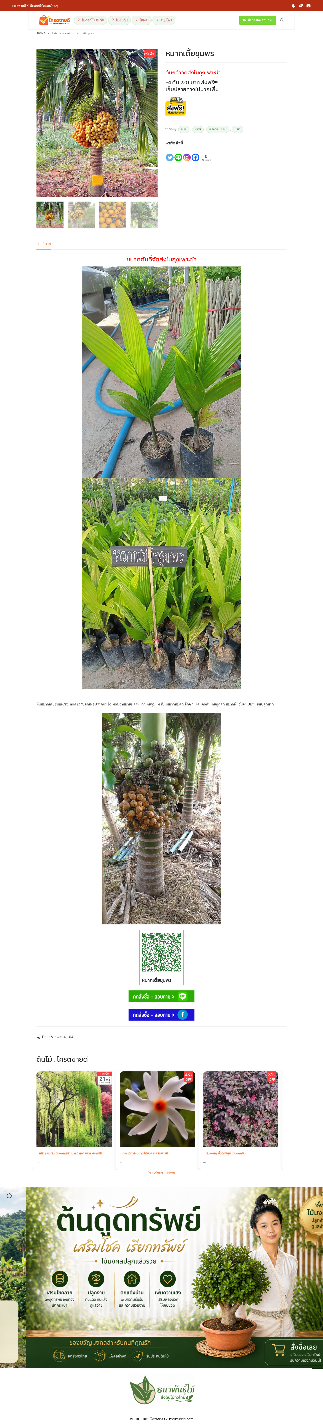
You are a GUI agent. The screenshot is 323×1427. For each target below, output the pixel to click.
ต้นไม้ (184, 129)
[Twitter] (170, 154)
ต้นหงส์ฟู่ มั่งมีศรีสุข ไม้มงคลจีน (61, 1153)
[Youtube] (309, 5)
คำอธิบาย (43, 244)
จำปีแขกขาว (214, 1153)
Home (41, 33)
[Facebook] (293, 5)
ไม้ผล (237, 129)
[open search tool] (282, 20)
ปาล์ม (198, 129)
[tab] (43, 244)
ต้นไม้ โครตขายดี (61, 33)
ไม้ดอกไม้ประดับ (217, 129)
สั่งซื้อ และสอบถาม (260, 20)
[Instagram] (187, 154)
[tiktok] (301, 5)
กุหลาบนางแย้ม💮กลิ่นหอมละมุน (144, 1153)
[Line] (178, 154)
